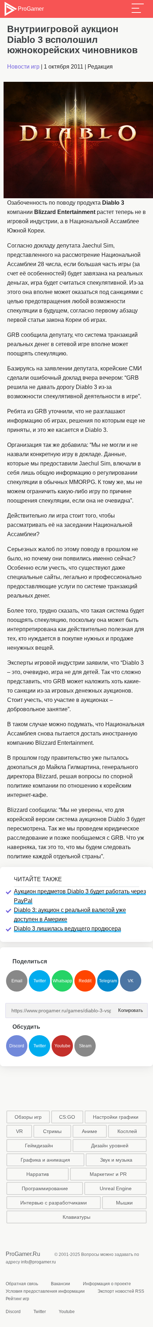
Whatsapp (62, 980)
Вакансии (60, 1283)
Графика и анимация (45, 1160)
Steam (85, 1045)
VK (130, 980)
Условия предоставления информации (45, 1291)
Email (16, 980)
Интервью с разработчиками (53, 1203)
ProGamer (30, 9)
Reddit (85, 980)
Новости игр (23, 67)
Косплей (127, 1131)
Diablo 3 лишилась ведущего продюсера (67, 929)
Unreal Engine (116, 1188)
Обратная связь (22, 1283)
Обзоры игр (28, 1117)
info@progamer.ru (38, 1261)
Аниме (89, 1131)
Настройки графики (115, 1117)
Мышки (124, 1203)
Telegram (108, 980)
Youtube (62, 1045)
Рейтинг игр (17, 1298)
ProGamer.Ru (23, 1254)
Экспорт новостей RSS (120, 1291)
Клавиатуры (76, 1217)
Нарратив (37, 1174)
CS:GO (67, 1117)
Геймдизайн (39, 1145)
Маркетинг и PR (108, 1174)
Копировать (128, 1008)
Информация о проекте (107, 1283)
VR (19, 1131)
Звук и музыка (116, 1160)
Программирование (45, 1188)
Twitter (39, 980)
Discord (16, 1045)
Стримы (52, 1131)
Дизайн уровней (109, 1145)
